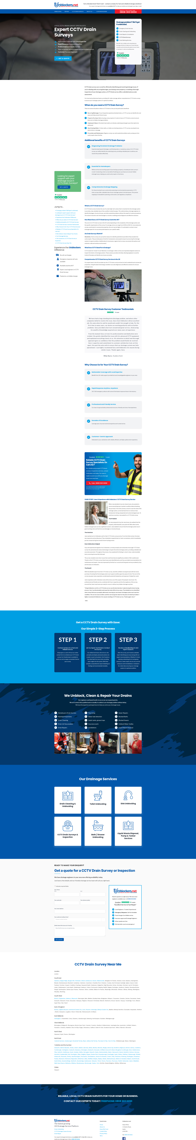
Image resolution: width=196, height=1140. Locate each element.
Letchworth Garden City (75, 1009)
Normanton (84, 1056)
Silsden (104, 1058)
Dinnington (84, 1050)
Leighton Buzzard (63, 1009)
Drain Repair (57, 1133)
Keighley (83, 1054)
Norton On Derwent (101, 1056)
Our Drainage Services (62, 236)
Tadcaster (94, 1061)
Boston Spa (111, 1047)
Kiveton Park (94, 1054)
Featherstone (136, 1050)
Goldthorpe (66, 1052)
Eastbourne (89, 980)
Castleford (137, 1047)
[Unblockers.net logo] (66, 3)
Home (101, 1124)
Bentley (95, 1047)
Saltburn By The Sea (92, 1041)
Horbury (131, 1052)
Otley (113, 1056)
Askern (76, 1047)
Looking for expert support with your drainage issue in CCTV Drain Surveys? (65, 214)
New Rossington (76, 1056)
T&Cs (101, 1135)
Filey (55, 1052)
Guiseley (76, 1052)
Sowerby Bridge (66, 1061)
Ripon (84, 1041)
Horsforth (57, 1054)
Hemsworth (115, 1052)
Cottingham (65, 1050)
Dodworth (90, 1050)
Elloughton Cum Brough (121, 1050)
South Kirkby (57, 1061)
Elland (113, 1050)
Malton (120, 1054)
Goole (71, 1052)
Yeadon (94, 1063)
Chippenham (62, 998)
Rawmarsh (62, 1058)
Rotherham (81, 1058)
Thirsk (99, 1061)
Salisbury (68, 998)
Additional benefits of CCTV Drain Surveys (67, 222)
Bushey (56, 1009)
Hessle (121, 1052)
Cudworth (71, 1050)
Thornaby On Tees (103, 1041)
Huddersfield (63, 1054)
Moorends (63, 1056)
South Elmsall (135, 1058)
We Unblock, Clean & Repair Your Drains (67, 233)
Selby (85, 1058)
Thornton (108, 1061)
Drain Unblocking (59, 1129)
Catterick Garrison (59, 1041)
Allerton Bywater (64, 1047)
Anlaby (72, 1047)
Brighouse (122, 1047)
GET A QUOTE (59, 939)
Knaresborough (103, 1054)
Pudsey (56, 1058)
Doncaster (97, 1050)
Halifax (81, 1052)
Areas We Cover (104, 1129)
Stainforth (73, 1061)
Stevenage (94, 1009)
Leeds (116, 1054)
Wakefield (136, 1061)
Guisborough (68, 1041)
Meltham (125, 1054)
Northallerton (91, 1056)
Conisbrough (57, 1050)
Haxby (96, 1052)
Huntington (74, 1054)
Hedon (110, 1052)
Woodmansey (80, 1063)
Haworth (92, 1052)
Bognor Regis (63, 980)
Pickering (123, 1056)
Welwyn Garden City (102, 1009)
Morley (69, 1056)
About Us (102, 1127)
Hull (69, 1054)
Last (81, 891)
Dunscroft (108, 1050)
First (55, 891)
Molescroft (57, 1056)
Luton (83, 1009)
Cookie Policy (103, 1131)
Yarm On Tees (111, 1041)
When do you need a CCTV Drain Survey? (67, 219)
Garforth (60, 1052)
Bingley (105, 1047)
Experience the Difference (66, 217)
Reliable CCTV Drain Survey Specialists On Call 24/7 (67, 230)
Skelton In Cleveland (121, 1058)
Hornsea (137, 1052)
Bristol (56, 998)
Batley (90, 1047)
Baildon (81, 1047)
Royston (88, 1009)
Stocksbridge (80, 1061)
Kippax (88, 1054)
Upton (131, 1061)
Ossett (109, 1056)
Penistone (118, 1056)
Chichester (78, 980)
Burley (132, 1047)
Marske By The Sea (77, 1041)
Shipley (100, 1058)
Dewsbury (78, 1050)
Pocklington (130, 1056)
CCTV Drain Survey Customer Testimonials (67, 224)
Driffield (102, 1050)
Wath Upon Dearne (59, 1063)
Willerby (73, 1063)
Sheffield (90, 1058)
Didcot (83, 980)
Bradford (116, 1047)
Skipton (129, 1058)
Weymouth (75, 998)
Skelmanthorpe (111, 1058)
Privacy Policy (103, 1133)
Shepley (95, 1058)
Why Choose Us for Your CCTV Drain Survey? (68, 226)
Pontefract (137, 1056)
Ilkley (79, 1054)
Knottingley (110, 1054)
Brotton (128, 1047)
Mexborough (131, 1054)
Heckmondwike (103, 1052)
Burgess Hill (71, 980)
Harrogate (86, 1052)
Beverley (100, 1047)
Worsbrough (88, 1063)
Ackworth (57, 1047)
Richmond (68, 1058)
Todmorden (126, 1061)
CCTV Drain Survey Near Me (63, 243)
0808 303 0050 (132, 899)
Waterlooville (100, 980)
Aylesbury (57, 980)
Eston (130, 1050)
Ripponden (74, 1058)
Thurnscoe (114, 1061)
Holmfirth (126, 1052)
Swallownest (87, 1061)
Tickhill (120, 1061)
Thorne (103, 1061)
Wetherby (68, 1063)
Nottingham (57, 1018)
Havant (94, 980)
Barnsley (86, 1047)
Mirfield (138, 1054)
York (98, 1063)
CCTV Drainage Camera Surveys (62, 1131)
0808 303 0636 (76, 1139)
